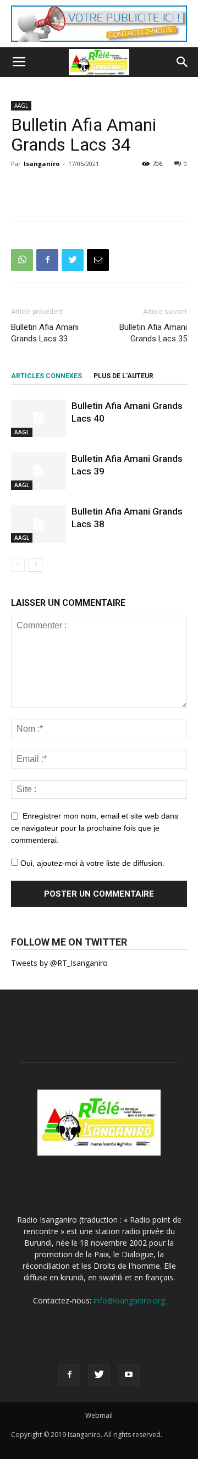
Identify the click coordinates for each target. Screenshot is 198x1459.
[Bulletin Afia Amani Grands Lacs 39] (38, 471)
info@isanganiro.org (129, 1300)
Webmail (99, 1415)
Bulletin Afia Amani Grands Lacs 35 (153, 333)
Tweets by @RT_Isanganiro (59, 963)
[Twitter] (99, 1375)
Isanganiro (41, 163)
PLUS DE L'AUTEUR (123, 376)
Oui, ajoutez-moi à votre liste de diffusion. (91, 863)
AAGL (21, 105)
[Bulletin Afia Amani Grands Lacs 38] (38, 524)
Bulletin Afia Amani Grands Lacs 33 (45, 333)
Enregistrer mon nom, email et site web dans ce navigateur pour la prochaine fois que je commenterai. (94, 827)
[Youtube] (129, 1375)
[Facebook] (69, 1375)
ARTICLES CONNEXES (46, 376)
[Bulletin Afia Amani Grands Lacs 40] (38, 419)
